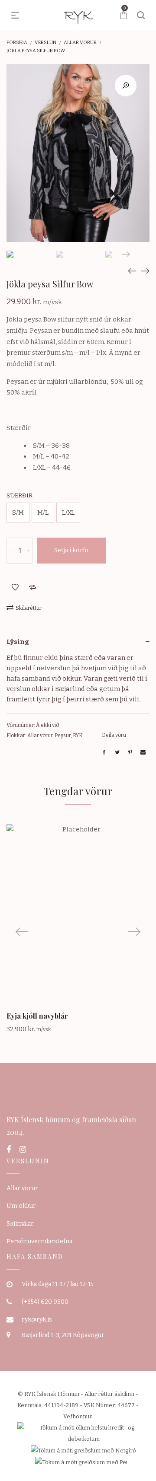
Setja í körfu (71, 550)
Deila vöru (114, 735)
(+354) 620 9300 (45, 1302)
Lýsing (17, 642)
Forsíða (16, 42)
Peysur (63, 736)
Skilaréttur (29, 608)
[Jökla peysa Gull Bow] (145, 270)
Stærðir (19, 495)
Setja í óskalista (15, 587)
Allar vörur (80, 42)
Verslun (45, 42)
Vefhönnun (78, 1416)
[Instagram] (23, 1149)
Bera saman (32, 587)
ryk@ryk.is (37, 1319)
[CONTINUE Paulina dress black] (132, 270)
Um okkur (21, 1206)
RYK (78, 736)
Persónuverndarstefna (39, 1241)
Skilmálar (20, 1223)
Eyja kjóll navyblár (37, 1015)
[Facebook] (8, 1149)
